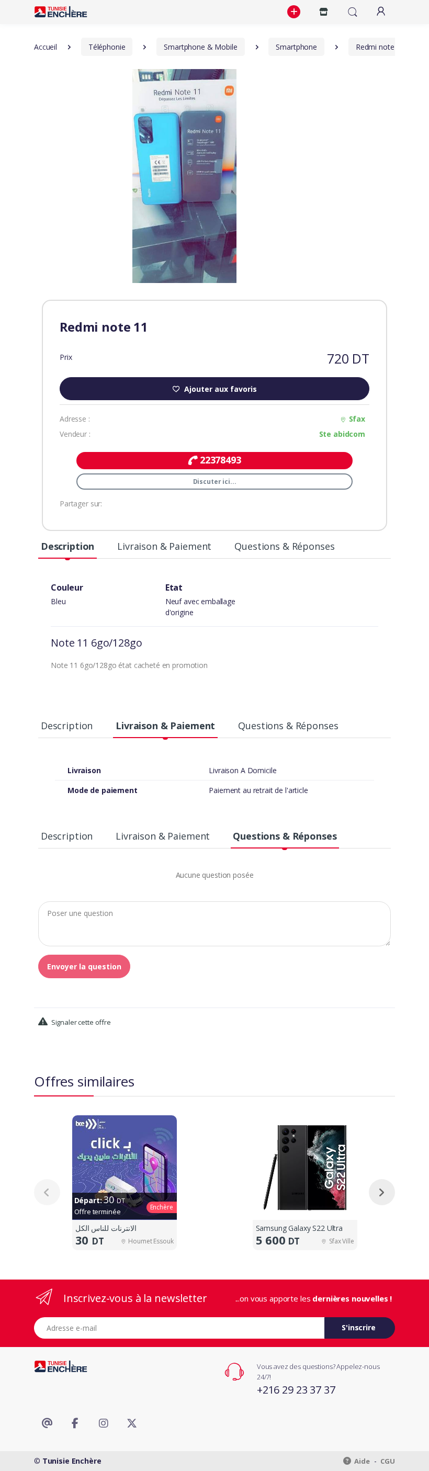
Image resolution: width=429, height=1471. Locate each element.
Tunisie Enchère (71, 1461)
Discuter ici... (214, 481)
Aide (361, 1461)
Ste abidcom (342, 434)
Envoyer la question (84, 966)
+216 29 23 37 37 (296, 1390)
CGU (387, 1461)
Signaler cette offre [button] (80, 1022)
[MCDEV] (60, 12)
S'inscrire (359, 1327)
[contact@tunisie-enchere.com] (47, 1423)
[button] (295, 12)
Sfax (357, 419)
